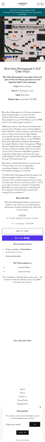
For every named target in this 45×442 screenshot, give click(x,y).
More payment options (22, 244)
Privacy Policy (22, 400)
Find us (22, 393)
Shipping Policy (22, 404)
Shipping (19, 218)
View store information (13, 256)
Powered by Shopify (22, 440)
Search (22, 389)
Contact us (22, 396)
